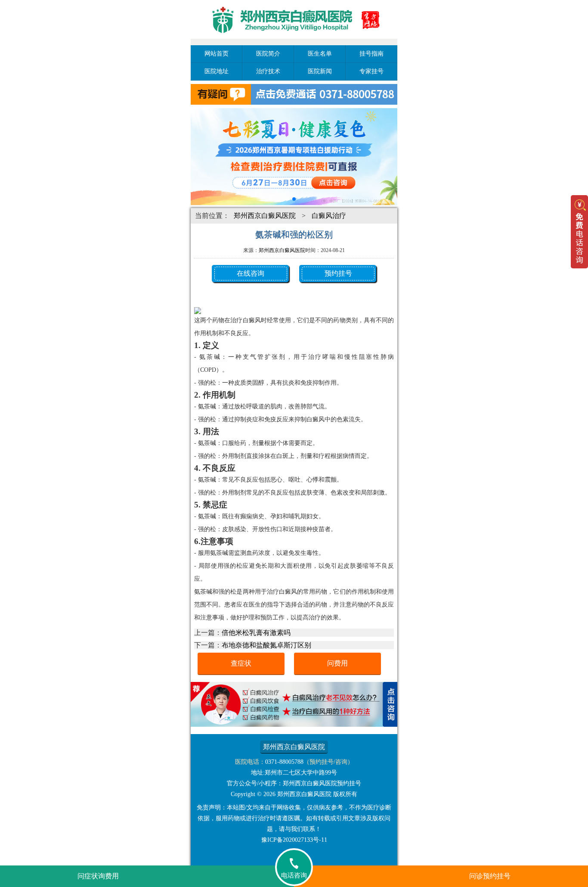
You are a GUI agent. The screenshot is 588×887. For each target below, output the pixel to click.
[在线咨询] (294, 724)
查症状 (241, 663)
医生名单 (320, 53)
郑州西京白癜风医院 (265, 215)
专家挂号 (371, 71)
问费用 (337, 663)
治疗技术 (268, 71)
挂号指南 (371, 53)
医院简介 (268, 53)
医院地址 (216, 71)
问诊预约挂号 (490, 876)
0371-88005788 (284, 762)
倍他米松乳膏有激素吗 (256, 632)
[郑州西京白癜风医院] (294, 40)
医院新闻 (320, 71)
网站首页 (216, 53)
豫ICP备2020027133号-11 (294, 840)
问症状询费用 (98, 876)
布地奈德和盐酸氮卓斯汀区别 (266, 645)
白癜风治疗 (329, 215)
